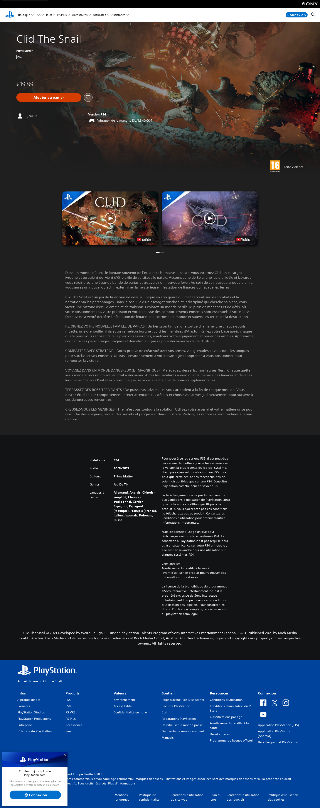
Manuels (168, 738)
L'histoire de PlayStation (34, 731)
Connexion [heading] (267, 693)
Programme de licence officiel (231, 740)
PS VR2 (70, 712)
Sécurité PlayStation (176, 706)
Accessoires (80, 15)
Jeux (49, 15)
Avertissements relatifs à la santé (185, 568)
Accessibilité (123, 706)
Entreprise (24, 725)
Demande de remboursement (183, 731)
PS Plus (62, 15)
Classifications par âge (226, 717)
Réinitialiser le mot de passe (182, 725)
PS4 (68, 706)
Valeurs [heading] (120, 693)
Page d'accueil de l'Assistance (183, 700)
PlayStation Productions (34, 719)
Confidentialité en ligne (130, 712)
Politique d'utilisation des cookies (283, 797)
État (164, 712)
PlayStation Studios (31, 712)
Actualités (99, 15)
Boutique (24, 15)
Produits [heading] (73, 693)
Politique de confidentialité (149, 797)
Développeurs (220, 734)
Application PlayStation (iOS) (278, 725)
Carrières (23, 706)
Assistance (118, 15)
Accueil (22, 681)
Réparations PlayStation (179, 719)
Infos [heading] (21, 693)
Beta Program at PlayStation (278, 742)
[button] (110, 218)
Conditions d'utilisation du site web (187, 797)
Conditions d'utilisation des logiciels (243, 797)
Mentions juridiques (122, 797)
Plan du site (216, 797)
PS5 (38, 15)
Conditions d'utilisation (226, 700)
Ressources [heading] (219, 693)
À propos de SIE (28, 700)
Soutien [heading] (168, 693)
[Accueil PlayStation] (9, 15)
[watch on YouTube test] (145, 239)
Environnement (124, 700)
